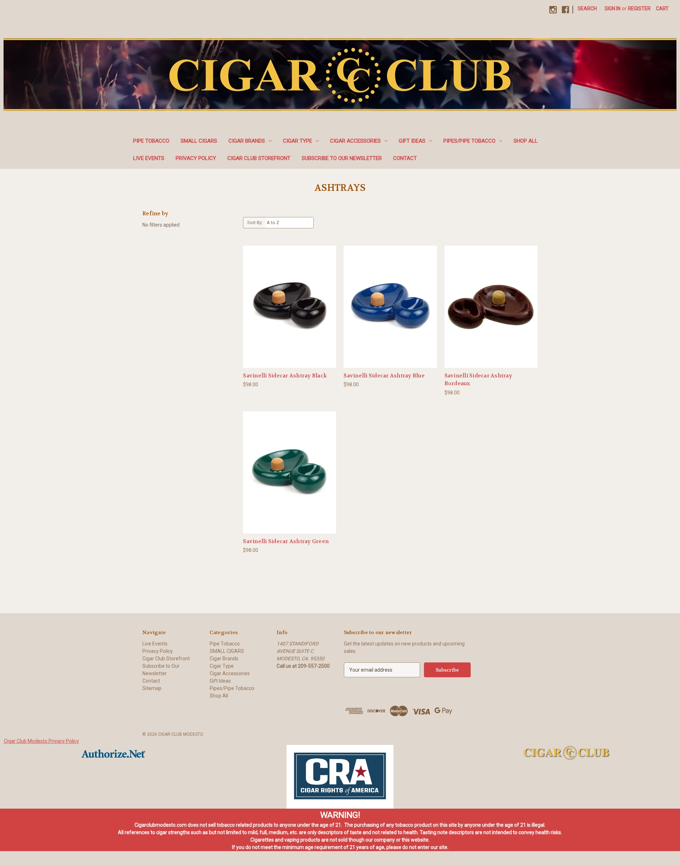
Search (587, 8)
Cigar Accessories (355, 141)
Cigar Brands (246, 141)
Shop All (526, 141)
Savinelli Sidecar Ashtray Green (286, 541)
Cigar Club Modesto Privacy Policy (41, 741)
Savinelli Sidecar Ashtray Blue (384, 375)
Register (639, 8)
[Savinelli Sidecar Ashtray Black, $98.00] (289, 307)
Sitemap (152, 688)
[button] (340, 777)
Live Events (148, 158)
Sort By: (255, 222)
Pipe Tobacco (151, 141)
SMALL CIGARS (199, 141)
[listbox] (289, 222)
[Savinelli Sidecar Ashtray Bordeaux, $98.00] (491, 307)
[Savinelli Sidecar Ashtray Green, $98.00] (289, 472)
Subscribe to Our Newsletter (342, 158)
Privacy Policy (196, 158)
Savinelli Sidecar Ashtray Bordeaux (478, 379)
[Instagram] (553, 9)
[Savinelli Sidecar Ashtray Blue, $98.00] (390, 307)
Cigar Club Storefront (258, 158)
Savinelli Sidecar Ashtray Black (285, 375)
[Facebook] (565, 9)
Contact (405, 158)
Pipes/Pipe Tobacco (469, 141)
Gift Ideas (412, 141)
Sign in (612, 8)
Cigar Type (297, 141)
